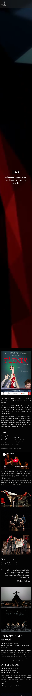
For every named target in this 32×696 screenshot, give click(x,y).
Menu (29, 3)
